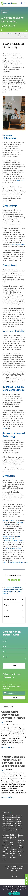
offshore (11, 591)
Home (4, 34)
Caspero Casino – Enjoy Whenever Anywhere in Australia (13, 715)
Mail (19, 580)
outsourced (20, 180)
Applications (5, 840)
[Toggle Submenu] (23, 599)
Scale (11, 847)
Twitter (13, 876)
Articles (5, 12)
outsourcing (6, 428)
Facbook (15, 580)
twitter (12, 580)
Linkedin (9, 580)
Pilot (11, 844)
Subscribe (14, 697)
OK (10, 893)
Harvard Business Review (17, 244)
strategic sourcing (8, 538)
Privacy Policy (14, 870)
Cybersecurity (6, 847)
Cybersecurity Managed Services (13, 540)
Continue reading (7, 747)
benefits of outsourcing (10, 589)
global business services (13, 548)
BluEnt (20, 868)
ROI (16, 591)
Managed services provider (11, 536)
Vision (11, 842)
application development (14, 587)
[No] (26, 890)
